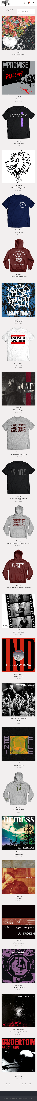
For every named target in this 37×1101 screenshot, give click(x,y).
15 (30, 1084)
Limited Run (29, 1098)
